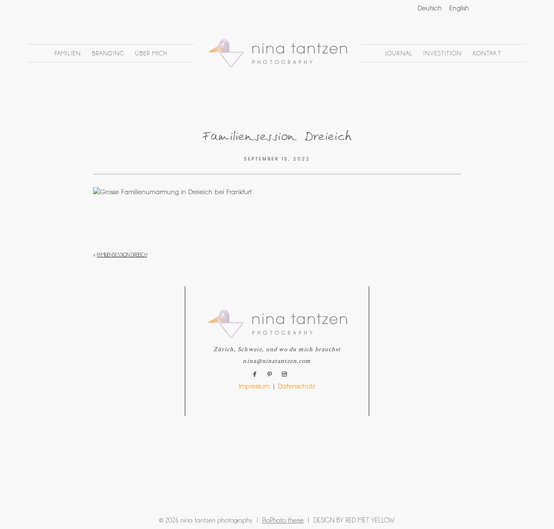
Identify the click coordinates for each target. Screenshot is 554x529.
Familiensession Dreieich (122, 254)
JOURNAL (398, 53)
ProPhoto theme (283, 520)
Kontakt (487, 53)
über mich (151, 53)
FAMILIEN (68, 53)
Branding (108, 53)
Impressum (254, 387)
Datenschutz (296, 387)
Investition (442, 53)
